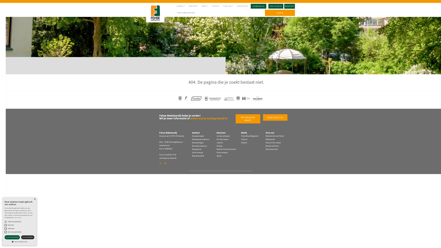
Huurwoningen (198, 142)
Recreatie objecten (199, 146)
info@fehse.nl (258, 6)
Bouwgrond (196, 149)
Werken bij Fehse (272, 146)
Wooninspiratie (272, 149)
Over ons (227, 6)
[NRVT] (238, 98)
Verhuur (220, 146)
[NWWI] (229, 98)
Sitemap (249, 171)
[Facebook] (161, 164)
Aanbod (180, 6)
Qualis (219, 156)
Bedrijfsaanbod (198, 156)
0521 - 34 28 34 (165, 142)
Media (204, 6)
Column (244, 139)
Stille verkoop (197, 152)
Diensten (193, 6)
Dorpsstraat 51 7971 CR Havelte (171, 136)
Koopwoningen (198, 136)
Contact (216, 6)
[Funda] (196, 98)
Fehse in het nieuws (273, 142)
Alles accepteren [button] (12, 237)
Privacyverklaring (229, 171)
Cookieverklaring (240, 171)
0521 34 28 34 (276, 6)
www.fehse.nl (164, 145)
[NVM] (180, 98)
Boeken (244, 142)
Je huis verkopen (223, 136)
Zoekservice (242, 6)
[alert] (19, 221)
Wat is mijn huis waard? (248, 118)
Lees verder (17, 217)
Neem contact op (275, 117)
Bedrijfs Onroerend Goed (226, 149)
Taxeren (220, 142)
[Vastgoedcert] (212, 98)
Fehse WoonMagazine (249, 136)
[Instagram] (166, 164)
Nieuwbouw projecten (200, 139)
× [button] (35, 199)
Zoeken (280, 13)
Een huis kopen (222, 139)
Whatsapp (289, 6)
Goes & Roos (201, 171)
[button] (5, 221)
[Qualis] (186, 98)
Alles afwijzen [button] (28, 237)
